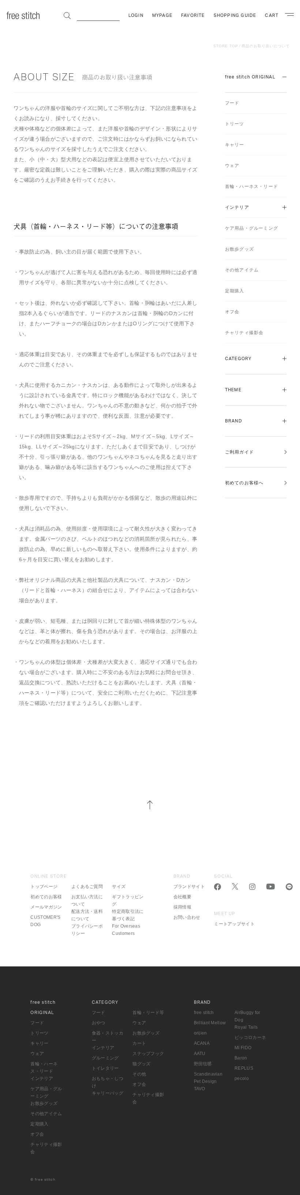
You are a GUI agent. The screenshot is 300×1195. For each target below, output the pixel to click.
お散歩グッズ (239, 249)
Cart (271, 15)
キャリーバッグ (107, 1093)
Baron (241, 1058)
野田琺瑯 (203, 1063)
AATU (200, 1053)
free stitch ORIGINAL (250, 77)
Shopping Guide (235, 15)
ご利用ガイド (239, 452)
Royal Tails (246, 1027)
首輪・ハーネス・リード (251, 186)
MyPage (162, 15)
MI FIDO (243, 1047)
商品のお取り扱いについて (265, 46)
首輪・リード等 (148, 1012)
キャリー (234, 144)
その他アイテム (242, 270)
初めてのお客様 (46, 896)
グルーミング (105, 1058)
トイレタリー (105, 1068)
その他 (139, 1074)
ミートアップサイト (234, 923)
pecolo (242, 1078)
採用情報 (182, 907)
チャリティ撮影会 (244, 332)
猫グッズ (141, 1063)
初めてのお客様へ (244, 482)
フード (232, 103)
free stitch (204, 1012)
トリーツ (234, 123)
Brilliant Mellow (210, 1022)
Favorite (193, 15)
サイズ (118, 886)
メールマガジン (46, 907)
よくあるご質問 (87, 886)
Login (135, 15)
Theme (233, 390)
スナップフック (148, 1053)
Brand (233, 421)
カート (139, 1043)
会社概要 (182, 896)
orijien (200, 1033)
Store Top (225, 46)
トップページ (43, 886)
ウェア (232, 165)
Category (238, 358)
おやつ (98, 1022)
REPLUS (244, 1068)
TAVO (199, 1088)
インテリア (237, 207)
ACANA (202, 1043)
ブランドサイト (189, 886)
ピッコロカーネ (250, 1037)
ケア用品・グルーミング (251, 228)
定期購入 (234, 290)
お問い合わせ (186, 917)
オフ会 (232, 311)
